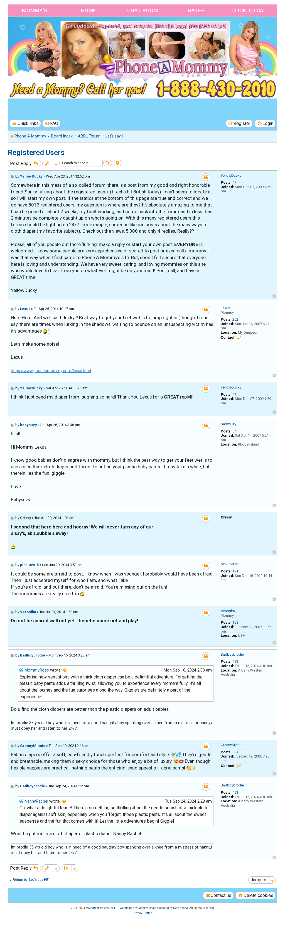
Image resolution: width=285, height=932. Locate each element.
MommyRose (36, 670)
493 (235, 661)
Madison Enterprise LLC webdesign (111, 907)
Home (88, 10)
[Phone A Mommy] (40, 28)
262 (235, 319)
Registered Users (36, 152)
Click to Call (250, 10)
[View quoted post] (65, 670)
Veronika (228, 611)
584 (235, 752)
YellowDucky (231, 175)
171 (235, 571)
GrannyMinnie (231, 745)
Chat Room (142, 10)
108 (235, 622)
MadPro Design (148, 907)
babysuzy (228, 424)
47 (234, 182)
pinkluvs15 (229, 564)
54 (234, 431)
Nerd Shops (180, 907)
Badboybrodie (232, 654)
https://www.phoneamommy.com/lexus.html (51, 370)
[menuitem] (51, 123)
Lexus (225, 308)
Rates (196, 10)
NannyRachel (36, 801)
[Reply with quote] (206, 177)
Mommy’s (35, 10)
